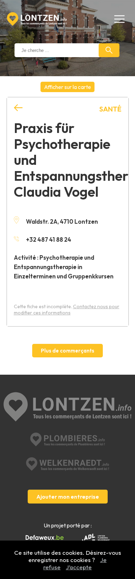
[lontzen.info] (67, 407)
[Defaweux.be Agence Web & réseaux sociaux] (45, 537)
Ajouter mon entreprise (67, 496)
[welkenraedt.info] (67, 464)
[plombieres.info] (67, 439)
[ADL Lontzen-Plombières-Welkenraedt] (96, 538)
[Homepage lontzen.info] (37, 19)
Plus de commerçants (67, 350)
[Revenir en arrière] (18, 108)
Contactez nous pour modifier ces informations (66, 309)
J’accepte (79, 567)
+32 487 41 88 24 (48, 239)
